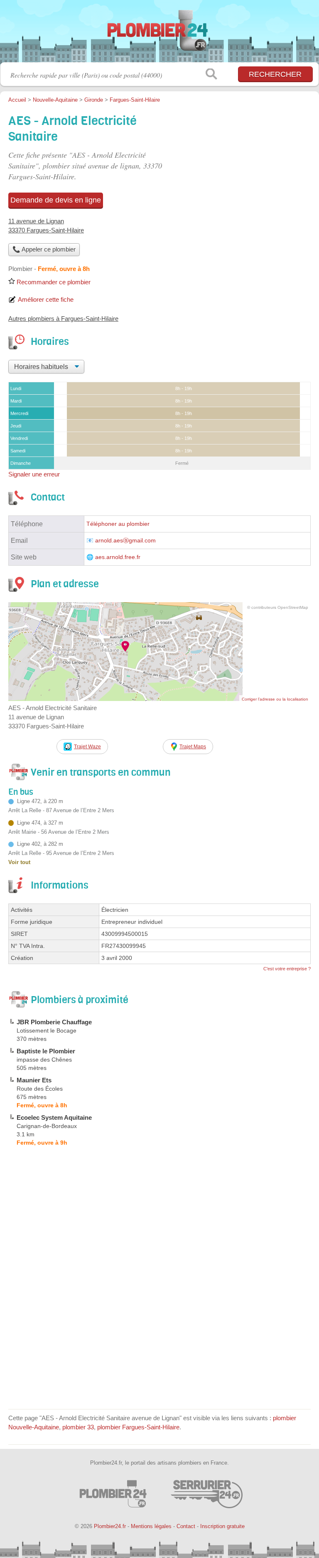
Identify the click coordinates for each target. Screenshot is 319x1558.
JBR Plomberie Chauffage (54, 1022)
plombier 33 (78, 1427)
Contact (186, 1526)
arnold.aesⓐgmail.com (125, 540)
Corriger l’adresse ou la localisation (275, 699)
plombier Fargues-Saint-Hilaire (138, 1427)
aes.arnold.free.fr (117, 557)
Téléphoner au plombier (118, 524)
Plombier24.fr (159, 34)
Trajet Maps (192, 747)
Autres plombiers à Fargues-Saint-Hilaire (63, 318)
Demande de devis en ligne (55, 200)
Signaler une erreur (34, 474)
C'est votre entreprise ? (287, 968)
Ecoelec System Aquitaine (54, 1117)
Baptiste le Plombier (46, 1051)
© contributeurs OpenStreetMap (277, 607)
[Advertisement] (159, 1342)
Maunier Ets (34, 1080)
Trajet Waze (87, 747)
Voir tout (19, 862)
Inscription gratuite (222, 1526)
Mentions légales (151, 1526)
